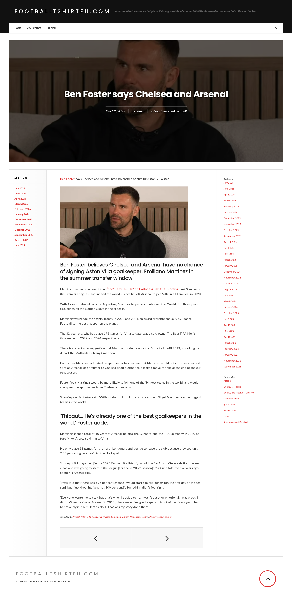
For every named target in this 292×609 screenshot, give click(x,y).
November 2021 (232, 360)
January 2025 (231, 265)
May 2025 (229, 253)
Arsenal (76, 516)
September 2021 (232, 366)
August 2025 (21, 239)
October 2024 (231, 283)
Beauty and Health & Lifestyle (239, 392)
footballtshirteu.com (62, 11)
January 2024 (231, 307)
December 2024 (232, 271)
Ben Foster (67, 179)
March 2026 (21, 203)
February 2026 (22, 208)
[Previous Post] (95, 538)
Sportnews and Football (170, 111)
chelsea (106, 516)
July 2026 (19, 188)
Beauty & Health (232, 386)
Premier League (156, 516)
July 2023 (229, 319)
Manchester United (139, 516)
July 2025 (19, 245)
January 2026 (21, 214)
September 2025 (23, 234)
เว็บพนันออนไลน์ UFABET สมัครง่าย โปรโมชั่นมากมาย (142, 289)
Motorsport (230, 410)
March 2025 (230, 259)
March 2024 (230, 301)
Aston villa (86, 516)
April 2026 (20, 198)
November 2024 (232, 277)
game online (230, 404)
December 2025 (23, 219)
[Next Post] (167, 538)
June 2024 (229, 295)
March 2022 (230, 342)
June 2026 (20, 193)
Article (52, 28)
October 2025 (22, 229)
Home (18, 28)
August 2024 (230, 289)
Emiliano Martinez (120, 516)
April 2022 (229, 336)
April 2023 (229, 325)
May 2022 (229, 330)
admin (140, 111)
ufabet (168, 516)
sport (226, 416)
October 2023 (231, 313)
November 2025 (23, 224)
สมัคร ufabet (34, 28)
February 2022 (231, 348)
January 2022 (231, 354)
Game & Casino (232, 398)
